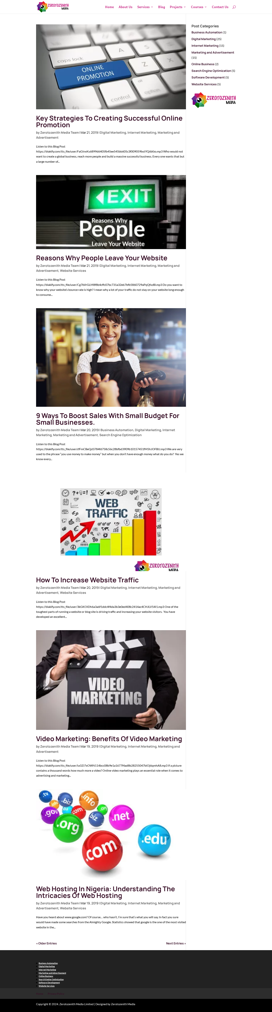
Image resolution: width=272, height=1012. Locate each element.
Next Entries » (176, 943)
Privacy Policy (56, 993)
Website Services (73, 270)
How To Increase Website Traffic (87, 579)
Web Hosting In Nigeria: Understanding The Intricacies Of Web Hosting (105, 892)
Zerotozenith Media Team (59, 132)
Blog (161, 7)
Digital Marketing (113, 132)
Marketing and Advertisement (75, 435)
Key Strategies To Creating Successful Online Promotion (109, 121)
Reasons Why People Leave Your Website (101, 257)
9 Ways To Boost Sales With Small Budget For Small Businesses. (107, 419)
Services (143, 7)
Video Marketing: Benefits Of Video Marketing (109, 738)
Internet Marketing (141, 132)
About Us (125, 7)
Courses (197, 7)
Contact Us (220, 7)
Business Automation (117, 430)
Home (109, 7)
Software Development (208, 77)
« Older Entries (46, 943)
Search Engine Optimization (120, 435)
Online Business (203, 64)
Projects (176, 7)
